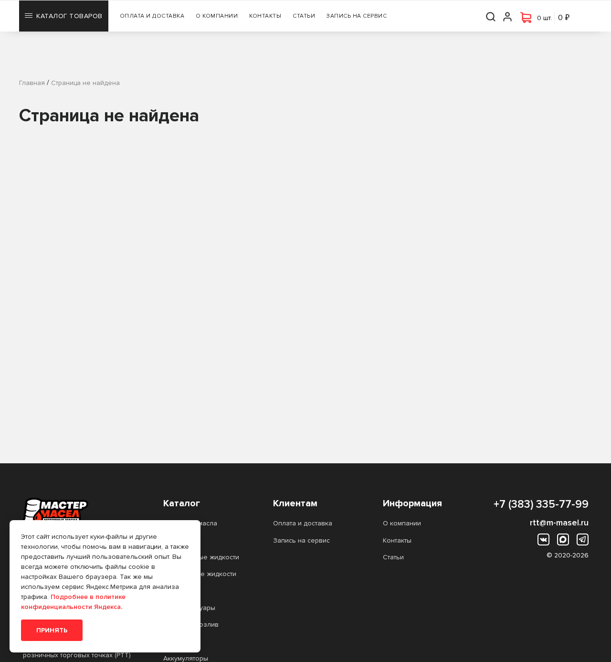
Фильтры (176, 591)
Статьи (304, 16)
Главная (32, 83)
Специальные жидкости (201, 557)
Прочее (176, 641)
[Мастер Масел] (78, 511)
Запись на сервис (357, 16)
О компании (217, 16)
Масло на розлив (191, 624)
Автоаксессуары (189, 608)
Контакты (265, 16)
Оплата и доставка (152, 16)
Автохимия (180, 540)
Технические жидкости (199, 574)
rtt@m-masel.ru (559, 522)
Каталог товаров (69, 16)
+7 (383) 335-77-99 (541, 504)
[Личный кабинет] (507, 16)
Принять (51, 630)
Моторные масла (190, 523)
